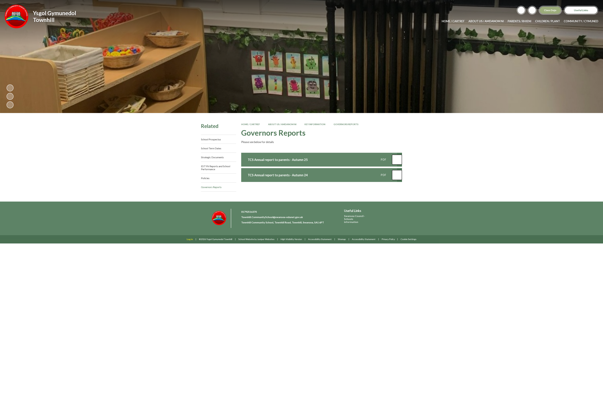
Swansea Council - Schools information (354, 218)
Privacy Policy (388, 239)
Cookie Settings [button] (408, 239)
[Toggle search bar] (521, 10)
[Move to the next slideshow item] (10, 104)
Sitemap (342, 239)
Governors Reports (346, 124)
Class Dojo (550, 10)
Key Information (314, 124)
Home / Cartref (250, 124)
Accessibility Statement (320, 239)
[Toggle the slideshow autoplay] (10, 87)
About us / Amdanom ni (282, 124)
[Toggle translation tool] (532, 10)
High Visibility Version (291, 239)
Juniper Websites (265, 239)
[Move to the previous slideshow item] (10, 96)
